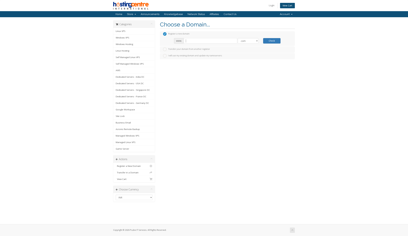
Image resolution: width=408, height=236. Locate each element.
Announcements (150, 14)
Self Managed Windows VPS (130, 63)
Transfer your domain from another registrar (189, 49)
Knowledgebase (173, 14)
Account (285, 14)
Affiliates (214, 14)
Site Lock (120, 116)
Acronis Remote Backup (128, 129)
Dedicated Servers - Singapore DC (133, 89)
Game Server (122, 148)
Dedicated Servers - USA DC (130, 83)
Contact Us (230, 14)
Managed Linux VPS (125, 142)
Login (271, 5)
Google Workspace (125, 109)
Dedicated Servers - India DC (130, 76)
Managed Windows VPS (127, 135)
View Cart (287, 5)
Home (119, 14)
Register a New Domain (128, 166)
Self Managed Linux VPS (128, 57)
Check (272, 40)
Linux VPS (120, 31)
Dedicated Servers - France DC (131, 96)
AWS (118, 70)
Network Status (196, 14)
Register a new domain (178, 33)
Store (130, 14)
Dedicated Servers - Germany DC (132, 103)
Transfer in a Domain (127, 172)
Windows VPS (122, 37)
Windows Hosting (124, 44)
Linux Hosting (122, 50)
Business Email (123, 122)
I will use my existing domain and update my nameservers (195, 55)
